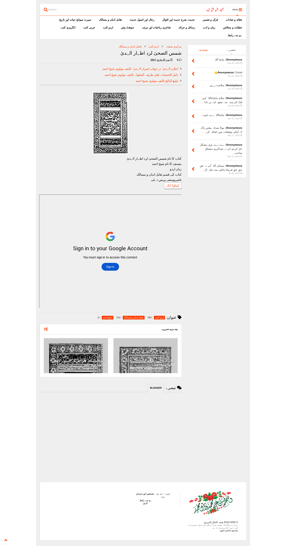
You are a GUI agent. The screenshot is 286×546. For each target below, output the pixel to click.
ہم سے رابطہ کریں (145, 501)
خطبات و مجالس (232, 27)
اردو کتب (108, 27)
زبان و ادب (209, 27)
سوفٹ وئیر (127, 27)
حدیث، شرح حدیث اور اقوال (178, 19)
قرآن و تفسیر (210, 19)
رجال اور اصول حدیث (142, 19)
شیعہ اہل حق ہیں (163, 495)
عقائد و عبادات (234, 19)
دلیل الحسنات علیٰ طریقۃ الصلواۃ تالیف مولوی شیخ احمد (141, 74)
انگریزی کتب (68, 27)
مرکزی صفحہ (174, 46)
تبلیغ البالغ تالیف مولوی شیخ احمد (157, 80)
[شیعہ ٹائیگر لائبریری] (215, 11)
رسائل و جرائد (187, 27)
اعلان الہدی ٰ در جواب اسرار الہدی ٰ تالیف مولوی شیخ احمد (140, 68)
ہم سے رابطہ (234, 35)
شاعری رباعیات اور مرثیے (156, 27)
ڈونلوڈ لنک (172, 185)
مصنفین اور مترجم (145, 493)
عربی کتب (89, 27)
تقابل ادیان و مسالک (110, 19)
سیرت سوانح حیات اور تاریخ (75, 19)
